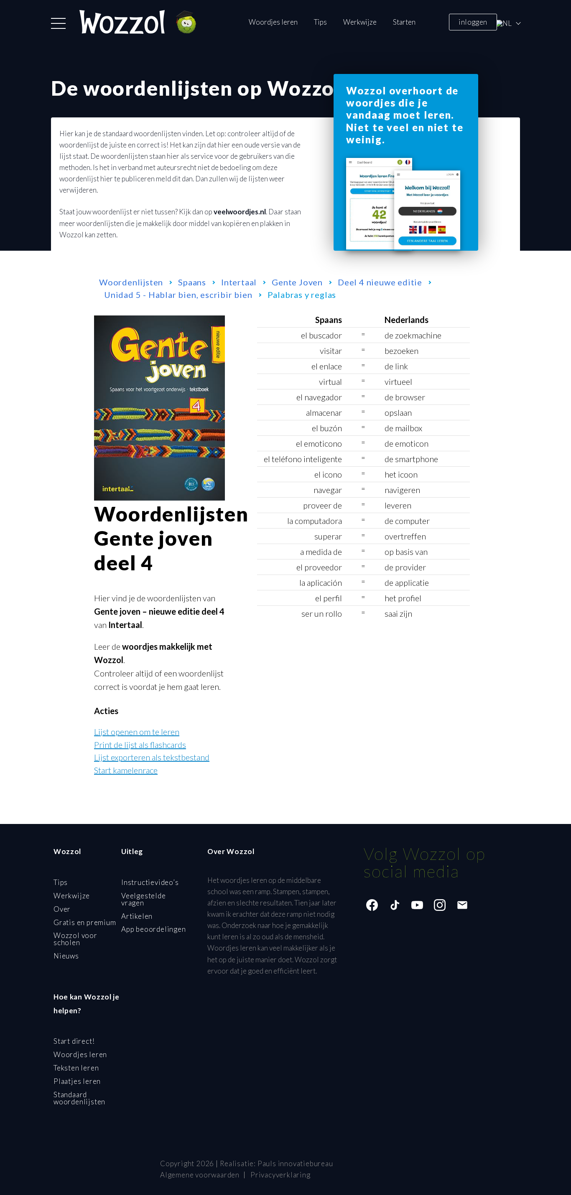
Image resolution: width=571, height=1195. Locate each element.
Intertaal (239, 282)
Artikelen (137, 916)
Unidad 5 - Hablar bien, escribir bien (178, 295)
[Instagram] (439, 905)
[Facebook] (372, 905)
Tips (320, 22)
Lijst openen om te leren (136, 731)
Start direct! (74, 1041)
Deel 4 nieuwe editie (380, 282)
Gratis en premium (85, 922)
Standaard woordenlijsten (79, 1098)
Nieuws (66, 955)
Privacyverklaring (280, 1174)
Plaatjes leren (77, 1081)
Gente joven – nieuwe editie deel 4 (159, 611)
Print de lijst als (140, 744)
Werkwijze (360, 22)
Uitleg (132, 851)
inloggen (473, 21)
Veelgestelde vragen (143, 899)
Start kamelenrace (126, 770)
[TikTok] (394, 905)
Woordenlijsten (131, 282)
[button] (58, 23)
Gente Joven (297, 282)
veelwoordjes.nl (240, 211)
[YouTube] (417, 905)
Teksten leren (76, 1067)
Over (62, 909)
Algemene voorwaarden (200, 1174)
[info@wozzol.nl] (462, 905)
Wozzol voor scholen (75, 939)
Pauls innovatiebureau (295, 1163)
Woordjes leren (273, 22)
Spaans (192, 282)
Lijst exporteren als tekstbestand (151, 757)
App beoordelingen (153, 929)
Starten (404, 22)
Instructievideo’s (150, 882)
